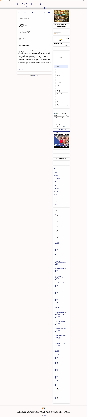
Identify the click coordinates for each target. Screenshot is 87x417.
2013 (55, 226)
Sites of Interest (56, 204)
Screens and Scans (56, 197)
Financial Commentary (57, 178)
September (57, 235)
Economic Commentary (57, 182)
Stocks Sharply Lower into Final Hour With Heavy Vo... (61, 354)
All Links (23, 7)
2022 (55, 215)
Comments (56, 33)
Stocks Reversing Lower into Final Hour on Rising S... (61, 257)
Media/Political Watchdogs (57, 174)
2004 (55, 399)
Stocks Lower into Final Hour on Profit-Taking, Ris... (60, 322)
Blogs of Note (55, 205)
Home (19, 7)
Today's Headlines (57, 248)
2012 (55, 227)
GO (65, 45)
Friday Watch (57, 251)
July (56, 237)
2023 (55, 214)
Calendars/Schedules (56, 188)
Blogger (45, 415)
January (57, 392)
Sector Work (55, 194)
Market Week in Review (58, 243)
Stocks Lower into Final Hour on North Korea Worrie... (60, 246)
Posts (55, 31)
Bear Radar (56, 249)
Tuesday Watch (57, 241)
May (56, 240)
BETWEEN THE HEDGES (29, 3)
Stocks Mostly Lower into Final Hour (60, 337)
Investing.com (66, 126)
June (56, 238)
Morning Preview (28, 7)
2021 (55, 216)
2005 (55, 398)
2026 (55, 210)
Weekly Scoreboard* (58, 244)
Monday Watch (57, 272)
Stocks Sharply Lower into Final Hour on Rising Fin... (60, 296)
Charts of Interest (56, 201)
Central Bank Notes (56, 184)
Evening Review (41, 7)
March (56, 389)
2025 (55, 211)
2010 (55, 230)
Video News (55, 171)
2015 (55, 224)
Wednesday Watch (57, 261)
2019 (55, 219)
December (57, 231)
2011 (55, 229)
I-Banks (55, 179)
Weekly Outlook (57, 242)
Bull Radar (56, 250)
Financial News (56, 175)
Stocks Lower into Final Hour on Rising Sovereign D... (60, 289)
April (56, 388)
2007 (55, 396)
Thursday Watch (57, 255)
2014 (55, 225)
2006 (55, 397)
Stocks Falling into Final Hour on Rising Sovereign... (60, 366)
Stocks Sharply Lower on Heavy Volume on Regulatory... (61, 282)
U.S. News (55, 169)
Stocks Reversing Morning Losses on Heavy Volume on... (61, 278)
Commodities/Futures (56, 191)
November (57, 232)
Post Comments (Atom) (35, 75)
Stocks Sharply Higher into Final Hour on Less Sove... (60, 344)
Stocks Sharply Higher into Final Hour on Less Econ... (60, 380)
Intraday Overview (35, 7)
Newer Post (19, 73)
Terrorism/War (56, 172)
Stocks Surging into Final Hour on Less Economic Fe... (60, 329)
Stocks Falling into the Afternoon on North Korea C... (60, 263)
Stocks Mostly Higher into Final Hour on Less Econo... (60, 336)
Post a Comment (21, 69)
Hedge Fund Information (57, 202)
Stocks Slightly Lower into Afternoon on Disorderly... (60, 268)
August (57, 236)
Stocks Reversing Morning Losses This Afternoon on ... (60, 302)
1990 (55, 401)
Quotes (55, 198)
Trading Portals (56, 192)
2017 (55, 221)
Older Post (49, 73)
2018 (55, 220)
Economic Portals (56, 181)
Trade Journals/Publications (57, 195)
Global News (55, 168)
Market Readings (56, 185)
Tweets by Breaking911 (57, 163)
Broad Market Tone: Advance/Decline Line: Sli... (61, 315)
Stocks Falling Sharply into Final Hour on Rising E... (60, 373)
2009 (55, 393)
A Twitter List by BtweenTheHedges (61, 129)
